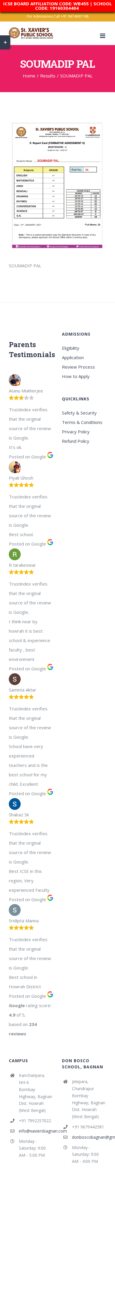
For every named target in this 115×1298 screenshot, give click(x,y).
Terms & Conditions (82, 422)
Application (73, 357)
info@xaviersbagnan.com (36, 1131)
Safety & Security (79, 413)
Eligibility (70, 348)
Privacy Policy (76, 432)
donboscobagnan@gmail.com (89, 1137)
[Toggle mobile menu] (103, 36)
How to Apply (76, 376)
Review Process (78, 367)
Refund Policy (75, 441)
